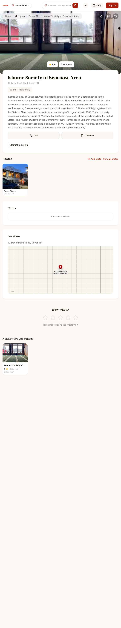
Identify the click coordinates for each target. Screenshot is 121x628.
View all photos (110, 159)
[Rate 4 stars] (68, 317)
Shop (98, 5)
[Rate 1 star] (45, 317)
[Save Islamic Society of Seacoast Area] (115, 16)
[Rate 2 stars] (53, 317)
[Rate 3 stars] (60, 317)
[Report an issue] (108, 16)
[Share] (101, 16)
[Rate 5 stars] (75, 317)
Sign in (112, 5)
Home (8, 16)
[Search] (75, 5)
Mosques (20, 16)
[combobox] (59, 5)
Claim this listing (19, 145)
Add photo (96, 159)
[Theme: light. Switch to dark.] (85, 5)
